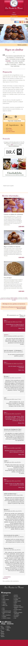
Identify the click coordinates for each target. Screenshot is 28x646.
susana (6, 334)
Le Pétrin (2, 628)
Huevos (15, 602)
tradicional (15, 298)
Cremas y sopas (17, 598)
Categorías (14, 14)
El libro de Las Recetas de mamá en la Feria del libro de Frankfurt (14, 307)
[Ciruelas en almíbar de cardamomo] (14, 205)
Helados (4, 602)
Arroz (3, 596)
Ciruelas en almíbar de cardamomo (13, 214)
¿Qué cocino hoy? (14, 16)
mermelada (8, 298)
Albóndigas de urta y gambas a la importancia (13, 303)
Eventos (4, 601)
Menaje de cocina (17, 605)
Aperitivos (16, 595)
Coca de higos (8, 277)
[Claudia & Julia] (14, 176)
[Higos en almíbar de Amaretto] (14, 237)
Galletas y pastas (17, 601)
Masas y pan (4, 605)
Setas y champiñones (6, 615)
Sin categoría (16, 615)
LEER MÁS (21, 226)
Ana (5, 320)
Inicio (14, 12)
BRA (12, 144)
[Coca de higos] (14, 268)
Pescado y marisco (17, 609)
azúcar (10, 130)
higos (10, 128)
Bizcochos (16, 596)
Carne (3, 598)
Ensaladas (16, 599)
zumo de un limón (10, 131)
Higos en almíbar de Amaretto (12, 246)
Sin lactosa (16, 616)
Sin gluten (4, 616)
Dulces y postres (22, 44)
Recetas (8, 626)
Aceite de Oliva (5, 595)
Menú (3, 608)
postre (12, 298)
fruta (5, 298)
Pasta (3, 609)
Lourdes (8, 61)
